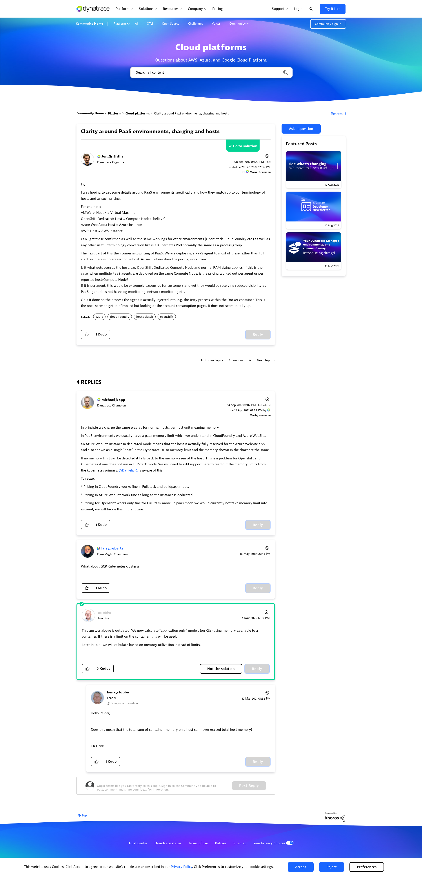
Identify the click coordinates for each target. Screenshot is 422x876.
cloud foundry (119, 317)
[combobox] (211, 72)
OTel (150, 23)
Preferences (367, 867)
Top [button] (84, 815)
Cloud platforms (138, 113)
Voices (216, 23)
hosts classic (144, 317)
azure (99, 317)
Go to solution (245, 146)
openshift (166, 317)
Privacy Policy (181, 867)
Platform (120, 23)
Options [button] (337, 113)
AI (136, 23)
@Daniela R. (128, 470)
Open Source (170, 23)
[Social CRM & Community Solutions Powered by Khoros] (335, 817)
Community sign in (328, 24)
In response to (124, 703)
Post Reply (249, 786)
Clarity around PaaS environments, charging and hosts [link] (191, 113)
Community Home (89, 23)
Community (237, 23)
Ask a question (301, 129)
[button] (301, 867)
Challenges (195, 23)
